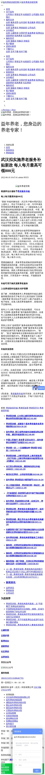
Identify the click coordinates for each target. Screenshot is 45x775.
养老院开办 (34, 408)
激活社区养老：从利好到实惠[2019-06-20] (24, 474)
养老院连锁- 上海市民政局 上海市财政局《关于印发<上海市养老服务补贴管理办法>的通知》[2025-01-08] (24, 458)
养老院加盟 (23, 408)
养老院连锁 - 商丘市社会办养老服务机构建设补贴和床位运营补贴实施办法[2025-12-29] (25, 522)
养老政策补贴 (12, 408)
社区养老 (5, 651)
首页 (8, 9)
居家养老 (5, 646)
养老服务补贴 (24, 191)
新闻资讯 (10, 150)
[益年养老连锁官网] (22, 2)
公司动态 (10, 593)
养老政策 (10, 153)
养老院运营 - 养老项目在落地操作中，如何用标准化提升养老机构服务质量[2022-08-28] (25, 511)
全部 (8, 22)
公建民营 (5, 630)
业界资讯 (10, 588)
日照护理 (5, 636)
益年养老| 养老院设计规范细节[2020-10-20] (25, 480)
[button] (5, 110)
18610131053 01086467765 (12, 678)
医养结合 (5, 641)
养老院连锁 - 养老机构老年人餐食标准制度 (25, 625)
